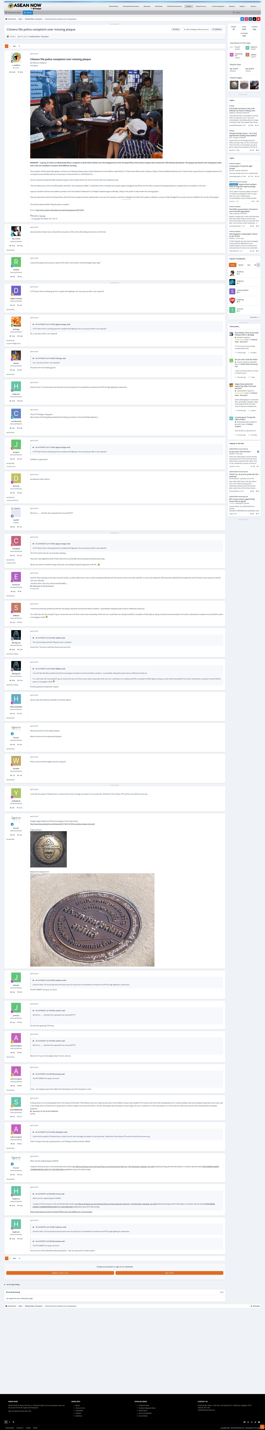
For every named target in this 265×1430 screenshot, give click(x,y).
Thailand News (144, 1405)
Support (78, 1413)
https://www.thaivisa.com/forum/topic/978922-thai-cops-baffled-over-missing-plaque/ (61, 1212)
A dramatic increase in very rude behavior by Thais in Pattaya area (242, 109)
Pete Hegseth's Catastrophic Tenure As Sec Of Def (243, 235)
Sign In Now (169, 1273)
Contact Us (19, 1428)
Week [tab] (233, 265)
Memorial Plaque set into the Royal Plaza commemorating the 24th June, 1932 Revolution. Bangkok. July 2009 (115, 1167)
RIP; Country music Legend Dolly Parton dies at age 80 (242, 500)
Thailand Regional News (147, 1408)
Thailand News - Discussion (39, 37)
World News (143, 1411)
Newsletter (79, 1411)
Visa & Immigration (145, 1413)
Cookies (28, 1428)
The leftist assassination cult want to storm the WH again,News (243, 210)
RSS (36, 1428)
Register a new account (60, 1273)
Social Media (143, 1416)
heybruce (254, 47)
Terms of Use (80, 1408)
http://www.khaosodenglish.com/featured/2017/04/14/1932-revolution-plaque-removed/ (62, 824)
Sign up (11, 1411)
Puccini (237, 47)
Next (14, 46)
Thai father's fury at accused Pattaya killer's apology (246, 333)
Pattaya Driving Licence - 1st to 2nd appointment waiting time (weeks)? (243, 134)
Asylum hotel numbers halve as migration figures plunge (243, 185)
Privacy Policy (9, 1428)
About (78, 1405)
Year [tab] (248, 265)
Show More (253, 317)
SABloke (253, 55)
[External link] (37, 216)
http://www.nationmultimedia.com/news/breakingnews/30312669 (60, 210)
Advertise (79, 1416)
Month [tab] (240, 265)
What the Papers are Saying (238, 182)
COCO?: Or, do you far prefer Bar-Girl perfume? (243, 475)
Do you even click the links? (246, 359)
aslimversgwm (238, 55)
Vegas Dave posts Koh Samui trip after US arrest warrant (245, 386)
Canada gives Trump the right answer (245, 418)
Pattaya (231, 106)
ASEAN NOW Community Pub (238, 449)
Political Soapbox (234, 163)
